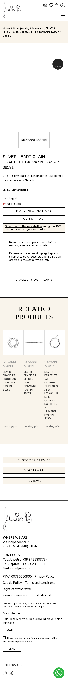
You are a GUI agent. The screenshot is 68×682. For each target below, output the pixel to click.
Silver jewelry (21, 28)
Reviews (34, 481)
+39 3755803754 (35, 560)
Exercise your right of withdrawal (27, 596)
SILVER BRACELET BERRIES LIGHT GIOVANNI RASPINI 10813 (30, 382)
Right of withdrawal (17, 589)
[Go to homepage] (12, 10)
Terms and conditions (40, 583)
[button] (63, 15)
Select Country (62, 5)
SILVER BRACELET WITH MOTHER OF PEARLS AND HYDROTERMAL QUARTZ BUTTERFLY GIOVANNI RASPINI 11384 (51, 395)
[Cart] (56, 6)
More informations (34, 211)
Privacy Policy (44, 577)
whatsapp (34, 470)
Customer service (34, 460)
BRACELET (23, 280)
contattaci (34, 218)
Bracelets (38, 28)
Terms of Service (30, 606)
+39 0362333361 (32, 564)
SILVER (35, 280)
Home (6, 28)
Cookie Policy (12, 583)
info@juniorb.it (20, 568)
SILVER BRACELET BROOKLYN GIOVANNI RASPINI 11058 (9, 381)
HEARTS (47, 280)
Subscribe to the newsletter (23, 226)
